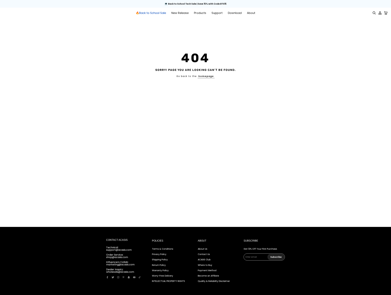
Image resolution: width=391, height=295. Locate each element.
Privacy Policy (159, 254)
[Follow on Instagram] (118, 277)
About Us (202, 248)
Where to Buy (205, 265)
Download (235, 13)
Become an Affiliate (208, 275)
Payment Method (207, 270)
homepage (206, 76)
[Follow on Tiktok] (140, 277)
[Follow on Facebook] (107, 277)
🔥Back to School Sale (151, 13)
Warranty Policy (160, 270)
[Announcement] (195, 4)
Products (200, 13)
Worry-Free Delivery (162, 275)
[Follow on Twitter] (113, 277)
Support (217, 13)
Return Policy (159, 265)
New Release (180, 13)
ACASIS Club (204, 259)
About (251, 13)
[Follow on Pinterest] (123, 277)
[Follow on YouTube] (134, 277)
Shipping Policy (160, 259)
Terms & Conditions (162, 248)
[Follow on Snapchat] (129, 277)
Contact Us (204, 254)
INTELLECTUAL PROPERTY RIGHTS (168, 281)
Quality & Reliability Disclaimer (214, 281)
